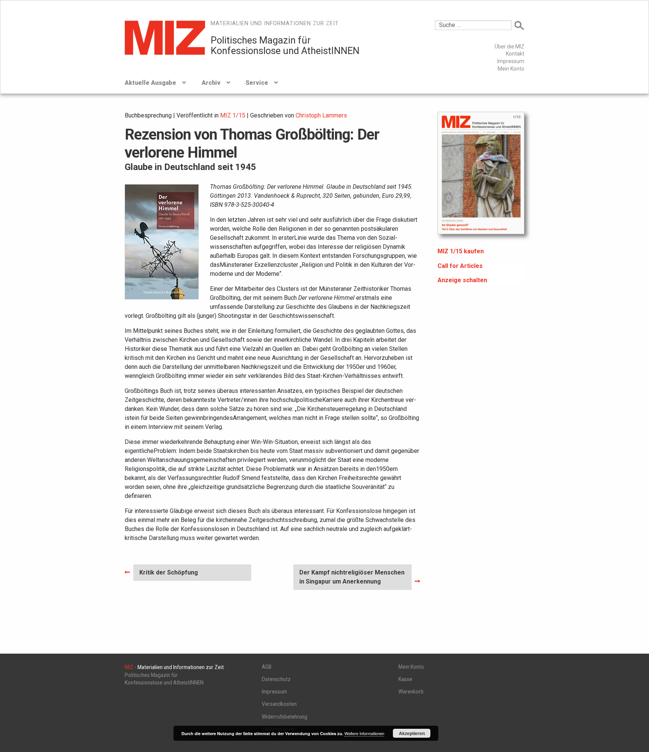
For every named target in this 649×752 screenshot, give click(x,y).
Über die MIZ (509, 47)
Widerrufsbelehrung (284, 717)
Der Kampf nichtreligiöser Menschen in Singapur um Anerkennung (351, 577)
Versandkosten (279, 704)
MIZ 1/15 (232, 115)
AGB (267, 667)
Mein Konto (511, 69)
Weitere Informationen (364, 733)
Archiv (211, 82)
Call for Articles (460, 265)
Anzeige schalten (462, 280)
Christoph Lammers (321, 115)
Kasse (405, 679)
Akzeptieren (412, 733)
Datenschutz (276, 679)
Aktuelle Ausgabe (150, 82)
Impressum (510, 61)
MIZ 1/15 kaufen (461, 251)
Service (257, 82)
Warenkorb (411, 692)
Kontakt (515, 54)
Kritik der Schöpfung (168, 575)
